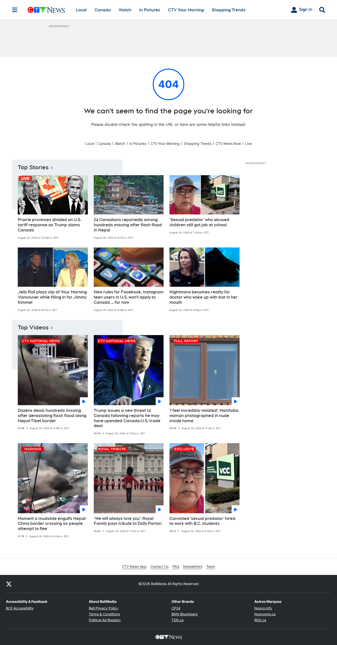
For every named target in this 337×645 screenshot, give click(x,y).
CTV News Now (228, 143)
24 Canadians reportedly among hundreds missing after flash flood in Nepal (128, 224)
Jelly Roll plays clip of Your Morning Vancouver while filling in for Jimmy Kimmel (52, 297)
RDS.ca (260, 620)
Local (81, 10)
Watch (125, 10)
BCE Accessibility (20, 608)
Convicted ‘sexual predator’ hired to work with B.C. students (202, 521)
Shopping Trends (228, 10)
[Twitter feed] (9, 584)
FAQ (175, 566)
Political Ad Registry (105, 620)
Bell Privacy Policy (103, 608)
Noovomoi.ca (265, 614)
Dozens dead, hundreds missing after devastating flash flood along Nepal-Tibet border (52, 415)
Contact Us (159, 566)
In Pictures (149, 10)
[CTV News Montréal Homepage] (46, 10)
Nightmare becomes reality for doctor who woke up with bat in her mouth (203, 297)
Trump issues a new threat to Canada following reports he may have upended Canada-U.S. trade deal (127, 418)
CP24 (175, 608)
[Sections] (15, 10)
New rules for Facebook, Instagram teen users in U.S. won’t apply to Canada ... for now (129, 297)
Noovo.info (263, 608)
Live (248, 143)
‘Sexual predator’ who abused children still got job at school (199, 222)
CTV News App (134, 566)
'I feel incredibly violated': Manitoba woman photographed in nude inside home (204, 415)
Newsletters (192, 566)
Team (210, 566)
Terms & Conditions (104, 614)
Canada (102, 10)
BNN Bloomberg (184, 614)
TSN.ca (177, 620)
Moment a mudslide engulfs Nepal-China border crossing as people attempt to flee (52, 523)
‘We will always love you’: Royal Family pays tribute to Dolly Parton (128, 521)
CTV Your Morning (186, 10)
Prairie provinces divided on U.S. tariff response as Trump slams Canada (49, 224)
